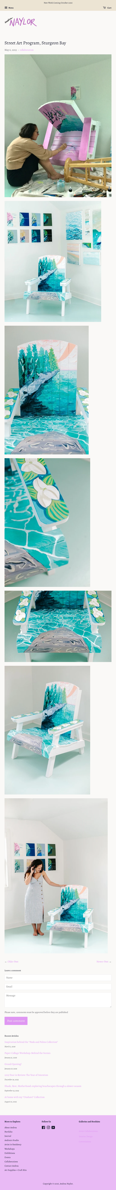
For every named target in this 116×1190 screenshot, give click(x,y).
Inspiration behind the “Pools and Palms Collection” (31, 1042)
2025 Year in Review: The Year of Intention (26, 1075)
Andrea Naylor (66, 1183)
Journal (8, 1135)
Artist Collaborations (88, 1131)
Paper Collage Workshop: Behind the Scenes (27, 1053)
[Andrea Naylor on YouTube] (53, 1128)
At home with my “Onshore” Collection (25, 1097)
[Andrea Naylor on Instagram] (48, 1128)
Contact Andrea (12, 1165)
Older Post (13, 961)
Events (8, 1157)
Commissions (85, 1141)
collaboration (27, 50)
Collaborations (11, 1161)
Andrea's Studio (12, 1140)
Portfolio (8, 1131)
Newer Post (102, 961)
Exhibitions (10, 1153)
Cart (109, 7)
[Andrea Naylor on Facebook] (43, 1128)
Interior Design (86, 1136)
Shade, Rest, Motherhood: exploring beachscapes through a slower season (43, 1086)
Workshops (10, 1148)
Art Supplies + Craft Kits (16, 1170)
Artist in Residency (13, 1144)
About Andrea (11, 1127)
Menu (11, 7)
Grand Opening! (13, 1064)
